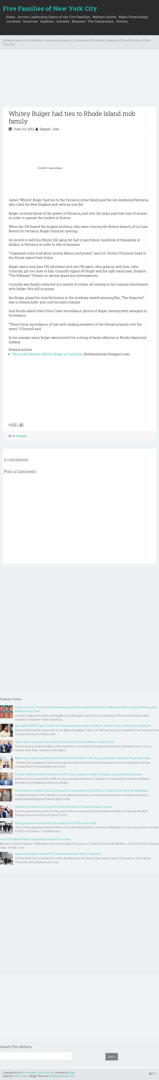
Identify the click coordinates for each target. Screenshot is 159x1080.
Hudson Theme (20, 1075)
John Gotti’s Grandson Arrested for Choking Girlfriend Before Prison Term (64, 742)
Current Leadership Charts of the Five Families (53, 17)
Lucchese (13, 21)
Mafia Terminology (133, 17)
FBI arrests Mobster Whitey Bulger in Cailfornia (47, 354)
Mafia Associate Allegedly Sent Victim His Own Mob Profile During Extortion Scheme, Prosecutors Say (83, 758)
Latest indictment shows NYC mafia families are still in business (58, 854)
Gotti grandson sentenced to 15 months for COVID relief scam (55, 823)
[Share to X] (18, 425)
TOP (153, 1073)
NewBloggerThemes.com (61, 1075)
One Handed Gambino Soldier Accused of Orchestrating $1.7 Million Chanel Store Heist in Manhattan (82, 790)
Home (10, 17)
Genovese (30, 21)
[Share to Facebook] (21, 425)
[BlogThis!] (14, 425)
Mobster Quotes (104, 17)
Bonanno (79, 21)
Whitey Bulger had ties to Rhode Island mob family (72, 117)
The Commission (101, 21)
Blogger (71, 1072)
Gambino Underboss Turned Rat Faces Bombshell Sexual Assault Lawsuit (63, 806)
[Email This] (10, 425)
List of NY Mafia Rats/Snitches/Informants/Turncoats (35, 839)
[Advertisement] (79, 79)
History (122, 21)
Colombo (62, 21)
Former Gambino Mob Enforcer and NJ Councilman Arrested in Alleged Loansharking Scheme (78, 774)
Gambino (47, 21)
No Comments (19, 435)
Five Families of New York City (50, 8)
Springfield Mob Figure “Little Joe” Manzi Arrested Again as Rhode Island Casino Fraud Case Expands (82, 725)
